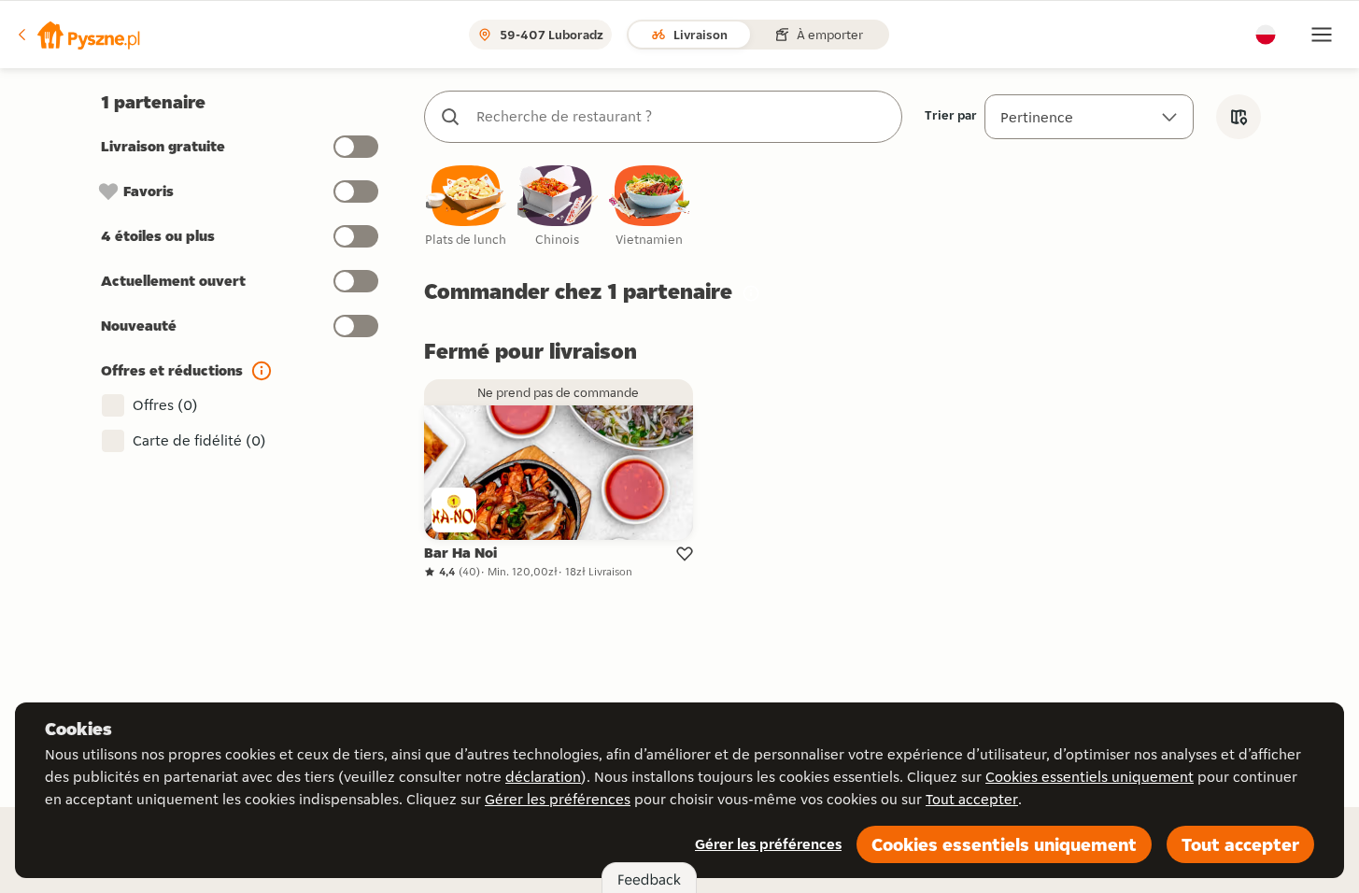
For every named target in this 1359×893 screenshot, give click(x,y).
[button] (77, 35)
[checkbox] (466, 206)
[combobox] (681, 117)
